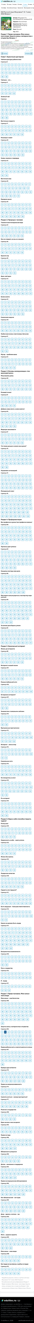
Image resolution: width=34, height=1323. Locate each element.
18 (2, 118)
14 (26, 73)
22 (6, 516)
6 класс (30, 4)
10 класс (9, 4)
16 (2, 76)
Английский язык (12, 8)
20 (19, 512)
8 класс (20, 4)
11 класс (3, 4)
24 (24, 516)
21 (27, 512)
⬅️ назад (4, 53)
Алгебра (3, 8)
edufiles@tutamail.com (25, 1320)
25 (2, 1231)
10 (2, 110)
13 (18, 73)
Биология (20, 8)
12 (10, 73)
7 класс (25, 4)
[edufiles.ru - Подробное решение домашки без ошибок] (8, 1)
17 (26, 114)
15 (10, 114)
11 (2, 73)
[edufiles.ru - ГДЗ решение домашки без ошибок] (10, 1300)
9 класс (15, 4)
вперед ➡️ (28, 53)
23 (15, 516)
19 (10, 512)
